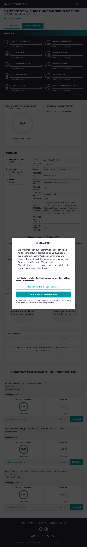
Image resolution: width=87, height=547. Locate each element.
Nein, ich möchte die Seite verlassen (43, 287)
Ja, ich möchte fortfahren (44, 294)
